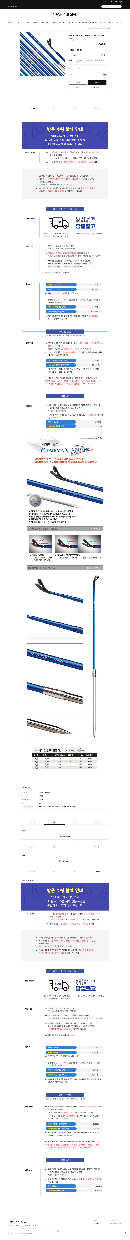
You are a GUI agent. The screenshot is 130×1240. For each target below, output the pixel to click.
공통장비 (110, 22)
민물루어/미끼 (45, 22)
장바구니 (113, 1)
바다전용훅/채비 (83, 22)
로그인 (120, 1)
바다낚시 (18, 22)
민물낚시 (10, 22)
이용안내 (34, 1225)
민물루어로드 (26, 22)
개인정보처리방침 (26, 1225)
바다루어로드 (72, 22)
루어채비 (54, 22)
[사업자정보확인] (26, 1231)
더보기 (118, 22)
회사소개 (10, 1225)
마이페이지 (104, 1)
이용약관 (17, 1225)
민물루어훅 (36, 22)
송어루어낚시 (62, 22)
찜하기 (78, 87)
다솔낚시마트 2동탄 (65, 14)
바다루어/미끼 (93, 22)
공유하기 (98, 87)
